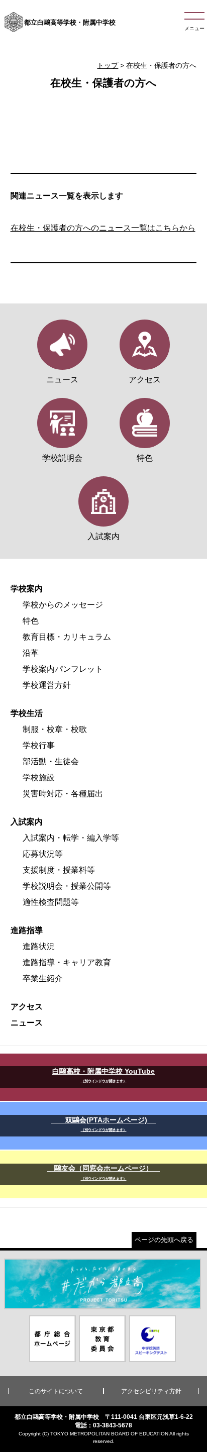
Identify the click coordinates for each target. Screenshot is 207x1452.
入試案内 (27, 821)
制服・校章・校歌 (55, 729)
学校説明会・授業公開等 (67, 886)
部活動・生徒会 (51, 761)
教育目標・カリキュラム (67, 637)
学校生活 (27, 713)
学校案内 (27, 588)
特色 (31, 620)
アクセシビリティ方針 (151, 1391)
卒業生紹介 (43, 978)
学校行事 (39, 745)
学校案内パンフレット (63, 669)
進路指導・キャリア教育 (67, 962)
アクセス (27, 1006)
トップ (107, 65)
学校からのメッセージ (63, 604)
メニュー (194, 28)
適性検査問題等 (51, 902)
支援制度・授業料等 (59, 870)
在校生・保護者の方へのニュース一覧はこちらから (103, 228)
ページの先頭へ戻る (164, 1239)
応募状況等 (43, 854)
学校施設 (39, 777)
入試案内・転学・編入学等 (71, 838)
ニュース (27, 1022)
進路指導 (27, 930)
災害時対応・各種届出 (63, 793)
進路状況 (39, 946)
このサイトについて (56, 1391)
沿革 (31, 653)
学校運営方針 (47, 685)
